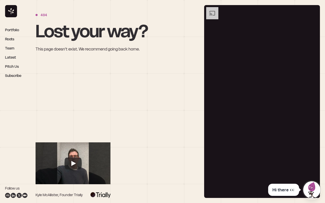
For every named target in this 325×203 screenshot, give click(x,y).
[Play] (73, 163)
